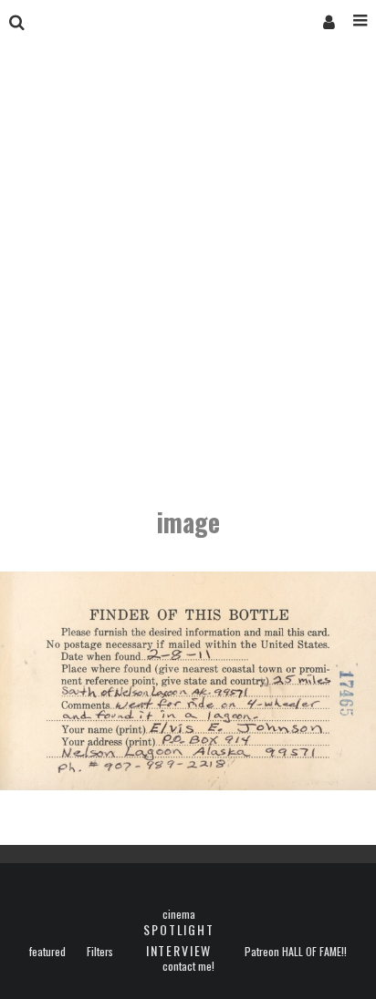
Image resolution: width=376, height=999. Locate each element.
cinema (178, 914)
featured (47, 951)
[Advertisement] (188, 277)
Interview (179, 950)
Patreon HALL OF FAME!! (296, 951)
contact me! (188, 966)
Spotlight (178, 929)
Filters (100, 951)
